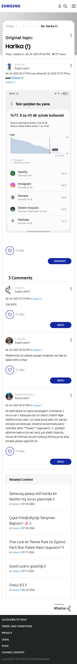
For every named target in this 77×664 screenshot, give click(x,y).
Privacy (7, 632)
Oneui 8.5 (16, 585)
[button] (65, 65)
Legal (5, 639)
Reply (60, 325)
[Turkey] (10, 6)
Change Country (13, 652)
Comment (60, 261)
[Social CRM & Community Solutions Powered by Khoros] (62, 607)
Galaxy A (10, 82)
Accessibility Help (14, 619)
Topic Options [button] (65, 35)
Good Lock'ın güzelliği (26, 566)
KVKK (5, 646)
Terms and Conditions (17, 626)
